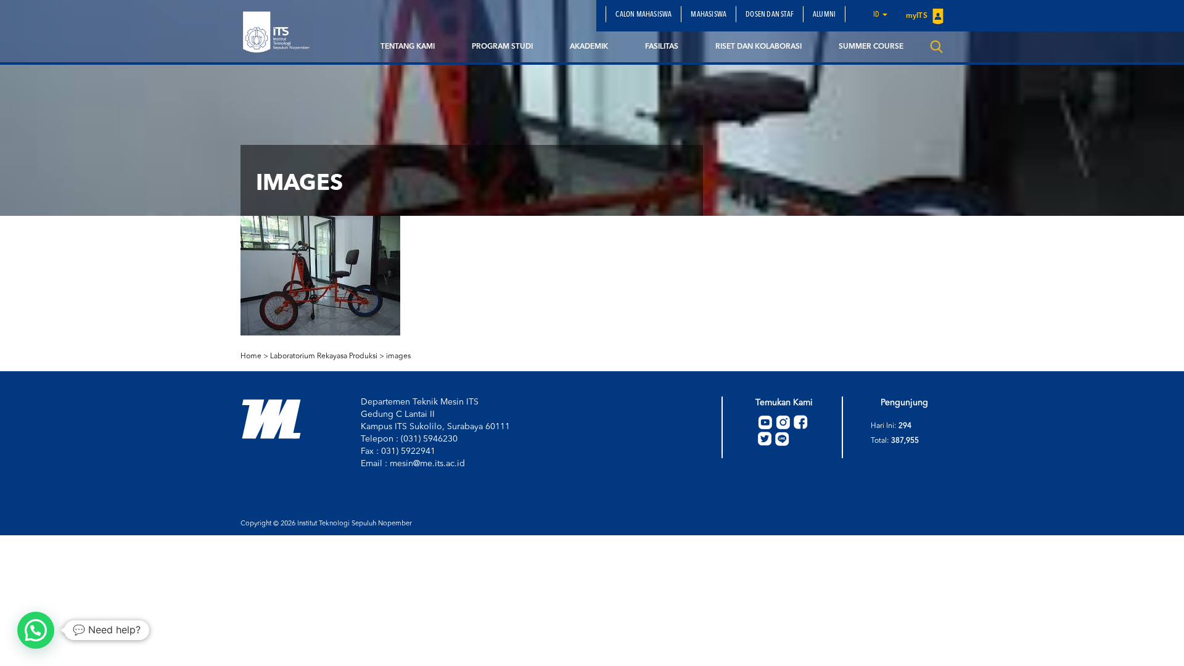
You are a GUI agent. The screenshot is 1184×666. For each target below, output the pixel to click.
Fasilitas (661, 47)
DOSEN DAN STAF (770, 14)
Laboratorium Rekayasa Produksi (323, 356)
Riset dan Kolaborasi (758, 47)
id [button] (877, 14)
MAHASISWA (708, 14)
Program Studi (502, 47)
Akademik (589, 47)
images (398, 356)
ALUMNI (824, 14)
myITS (917, 16)
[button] (35, 630)
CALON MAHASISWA (643, 14)
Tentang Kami (407, 47)
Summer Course (871, 47)
